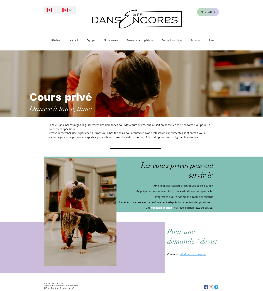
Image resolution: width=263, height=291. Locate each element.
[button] (195, 40)
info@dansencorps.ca (54, 285)
